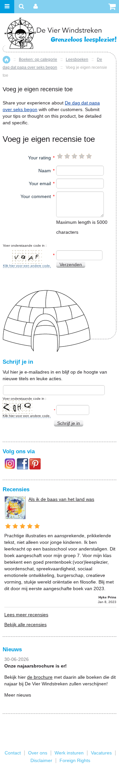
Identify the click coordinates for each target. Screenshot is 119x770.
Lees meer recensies (26, 614)
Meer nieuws (17, 695)
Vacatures (101, 752)
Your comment (35, 196)
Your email (40, 183)
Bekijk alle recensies (25, 624)
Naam (44, 170)
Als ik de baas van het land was (61, 499)
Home (6, 59)
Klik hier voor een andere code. (27, 265)
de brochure (40, 677)
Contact (13, 752)
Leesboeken (77, 59)
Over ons (37, 752)
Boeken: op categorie (38, 59)
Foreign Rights (75, 760)
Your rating (39, 157)
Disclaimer (41, 760)
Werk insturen (69, 752)
